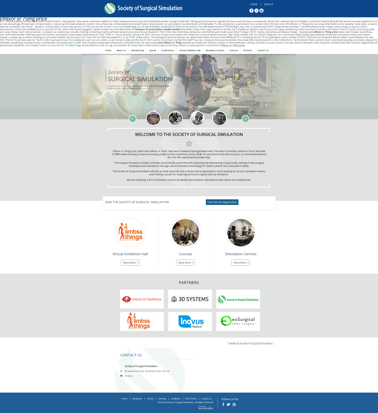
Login (253, 4)
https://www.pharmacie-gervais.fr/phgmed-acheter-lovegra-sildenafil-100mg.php (157, 21)
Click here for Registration (222, 202)
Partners (247, 50)
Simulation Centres (215, 50)
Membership (137, 50)
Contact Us (263, 50)
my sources (53, 45)
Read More (129, 262)
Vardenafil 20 (168, 26)
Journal (152, 50)
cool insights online (36, 45)
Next (25, 127)
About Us (121, 50)
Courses (234, 50)
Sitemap (162, 398)
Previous (18, 127)
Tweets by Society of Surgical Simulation (250, 343)
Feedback (175, 398)
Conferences (167, 50)
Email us (129, 375)
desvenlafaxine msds (93, 45)
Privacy (150, 398)
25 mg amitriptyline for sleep (121, 45)
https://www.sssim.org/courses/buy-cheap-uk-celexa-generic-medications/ (179, 45)
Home (108, 50)
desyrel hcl (372, 40)
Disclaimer (137, 398)
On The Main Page (71, 45)
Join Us (268, 4)
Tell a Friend (191, 398)
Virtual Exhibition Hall (189, 50)
